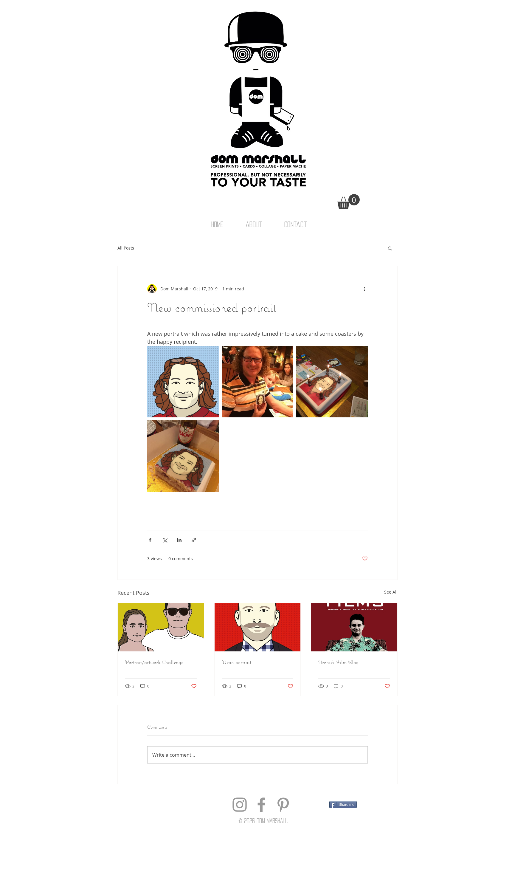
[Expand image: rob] (183, 381)
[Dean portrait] (258, 627)
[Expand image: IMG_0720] (332, 381)
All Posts (125, 248)
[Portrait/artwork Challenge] (161, 627)
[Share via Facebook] (150, 540)
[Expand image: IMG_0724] (183, 456)
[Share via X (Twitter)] (164, 540)
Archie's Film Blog (338, 662)
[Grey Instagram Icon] (239, 804)
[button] (348, 201)
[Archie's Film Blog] (354, 627)
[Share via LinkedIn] (179, 540)
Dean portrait (236, 662)
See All (391, 592)
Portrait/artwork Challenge (154, 662)
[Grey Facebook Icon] (261, 804)
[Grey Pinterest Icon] (283, 804)
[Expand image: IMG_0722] (257, 381)
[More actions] (364, 288)
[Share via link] (194, 540)
